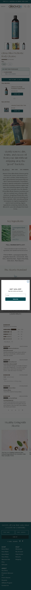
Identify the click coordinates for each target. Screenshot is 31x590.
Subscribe (15, 299)
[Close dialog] (28, 281)
